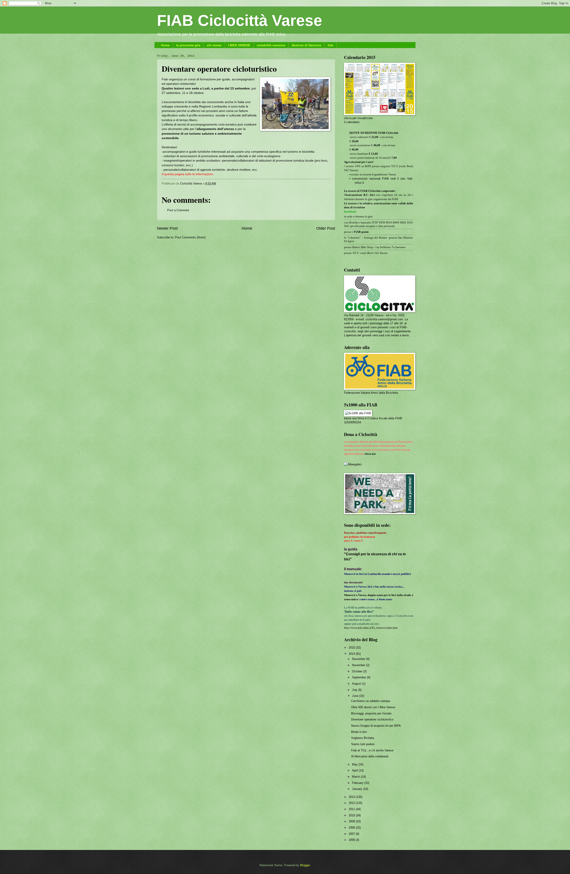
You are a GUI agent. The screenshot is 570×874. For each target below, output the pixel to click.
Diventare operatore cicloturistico (372, 719)
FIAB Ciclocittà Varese (239, 20)
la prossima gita (188, 45)
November (359, 665)
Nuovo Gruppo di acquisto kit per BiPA (376, 725)
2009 (352, 821)
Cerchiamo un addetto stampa (370, 701)
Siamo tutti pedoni (363, 744)
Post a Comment (178, 210)
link (330, 45)
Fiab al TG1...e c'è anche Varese (372, 750)
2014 (352, 653)
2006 (352, 840)
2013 (352, 797)
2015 (352, 647)
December (359, 659)
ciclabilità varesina (271, 45)
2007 (352, 833)
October (357, 671)
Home (165, 45)
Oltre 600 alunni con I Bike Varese (373, 707)
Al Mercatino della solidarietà (369, 756)
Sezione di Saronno (306, 45)
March (356, 776)
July (355, 689)
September (359, 677)
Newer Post (167, 228)
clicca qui (370, 453)
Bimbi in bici (359, 732)
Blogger (305, 865)
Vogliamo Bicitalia (362, 738)
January (357, 789)
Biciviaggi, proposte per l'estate (371, 713)
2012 (352, 803)
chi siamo (214, 45)
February (358, 783)
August (357, 683)
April (355, 770)
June (355, 696)
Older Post (325, 228)
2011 (352, 809)
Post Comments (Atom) (190, 237)
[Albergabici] (353, 464)
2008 (352, 827)
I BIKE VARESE (239, 45)
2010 (352, 815)
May (355, 764)
